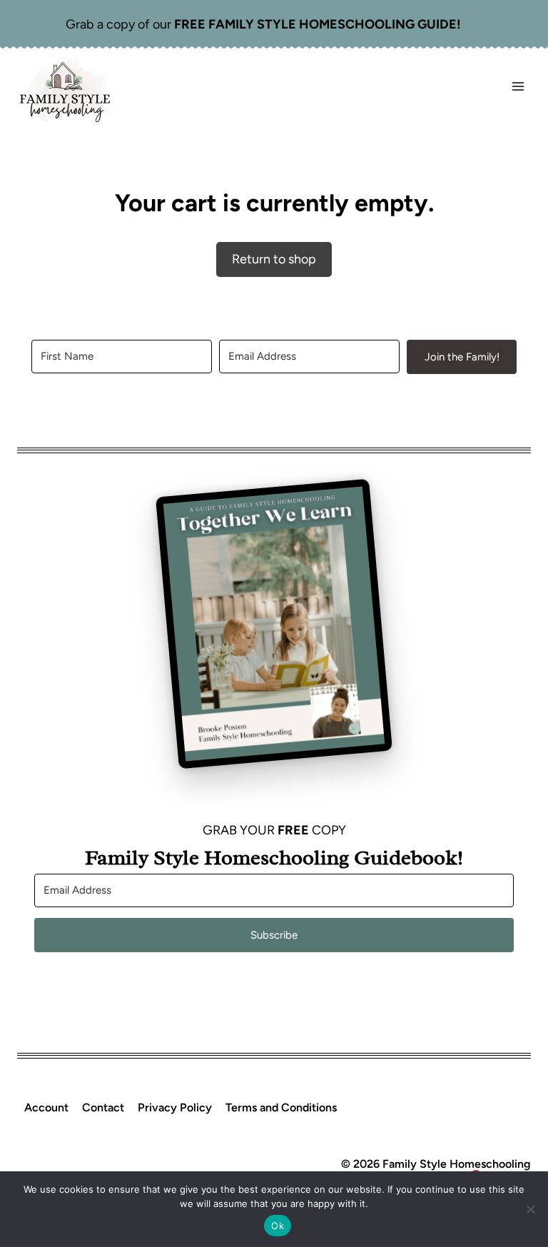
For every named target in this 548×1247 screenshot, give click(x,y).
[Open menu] (517, 87)
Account (46, 1107)
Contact (103, 1107)
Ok (277, 1225)
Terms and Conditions (281, 1107)
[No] (530, 1209)
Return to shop (274, 259)
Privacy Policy (175, 1107)
